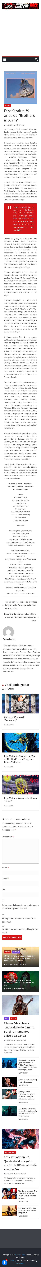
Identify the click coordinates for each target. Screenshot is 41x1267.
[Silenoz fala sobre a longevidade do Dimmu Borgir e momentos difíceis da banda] (20, 1005)
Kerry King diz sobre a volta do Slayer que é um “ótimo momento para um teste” (20, 617)
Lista (6, 976)
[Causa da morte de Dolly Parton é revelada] (9, 1082)
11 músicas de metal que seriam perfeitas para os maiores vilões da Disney (19, 982)
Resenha (7, 952)
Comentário (8, 837)
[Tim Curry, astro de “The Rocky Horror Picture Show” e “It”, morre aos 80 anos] (9, 1196)
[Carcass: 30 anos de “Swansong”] (20, 695)
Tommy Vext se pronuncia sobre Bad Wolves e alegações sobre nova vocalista (26, 1095)
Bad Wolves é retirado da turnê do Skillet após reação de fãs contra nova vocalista (27, 1112)
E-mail (5, 878)
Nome (5, 867)
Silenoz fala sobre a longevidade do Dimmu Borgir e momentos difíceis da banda (19, 1029)
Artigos (7, 105)
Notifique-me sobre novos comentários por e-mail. (19, 920)
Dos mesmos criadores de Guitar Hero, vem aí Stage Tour (27, 1210)
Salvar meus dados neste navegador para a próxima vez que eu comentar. (20, 907)
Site (3, 889)
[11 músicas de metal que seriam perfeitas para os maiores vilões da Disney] (20, 972)
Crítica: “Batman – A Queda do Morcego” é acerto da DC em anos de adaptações (20, 1163)
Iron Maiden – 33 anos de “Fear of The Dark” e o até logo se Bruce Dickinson (20, 759)
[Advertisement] (20, 34)
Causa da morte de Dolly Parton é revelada (27, 1080)
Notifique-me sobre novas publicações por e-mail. (20, 931)
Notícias (13, 1018)
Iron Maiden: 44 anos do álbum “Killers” (20, 800)
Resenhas (16, 952)
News (6, 1018)
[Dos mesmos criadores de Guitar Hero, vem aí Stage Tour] (9, 1212)
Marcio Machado (20, 964)
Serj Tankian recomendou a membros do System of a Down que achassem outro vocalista (21, 605)
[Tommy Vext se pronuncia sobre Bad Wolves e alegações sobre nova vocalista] (9, 1097)
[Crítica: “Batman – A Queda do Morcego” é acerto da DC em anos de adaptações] (20, 1139)
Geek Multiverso (10, 1152)
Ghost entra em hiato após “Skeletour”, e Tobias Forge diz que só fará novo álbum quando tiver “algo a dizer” (27, 1065)
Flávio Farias (20, 125)
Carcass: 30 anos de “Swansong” (14, 719)
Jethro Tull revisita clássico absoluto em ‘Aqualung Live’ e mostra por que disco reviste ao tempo (19, 958)
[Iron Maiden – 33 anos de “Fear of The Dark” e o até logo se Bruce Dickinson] (20, 734)
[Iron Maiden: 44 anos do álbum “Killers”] (20, 776)
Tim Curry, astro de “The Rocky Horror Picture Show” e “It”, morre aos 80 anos (27, 1194)
